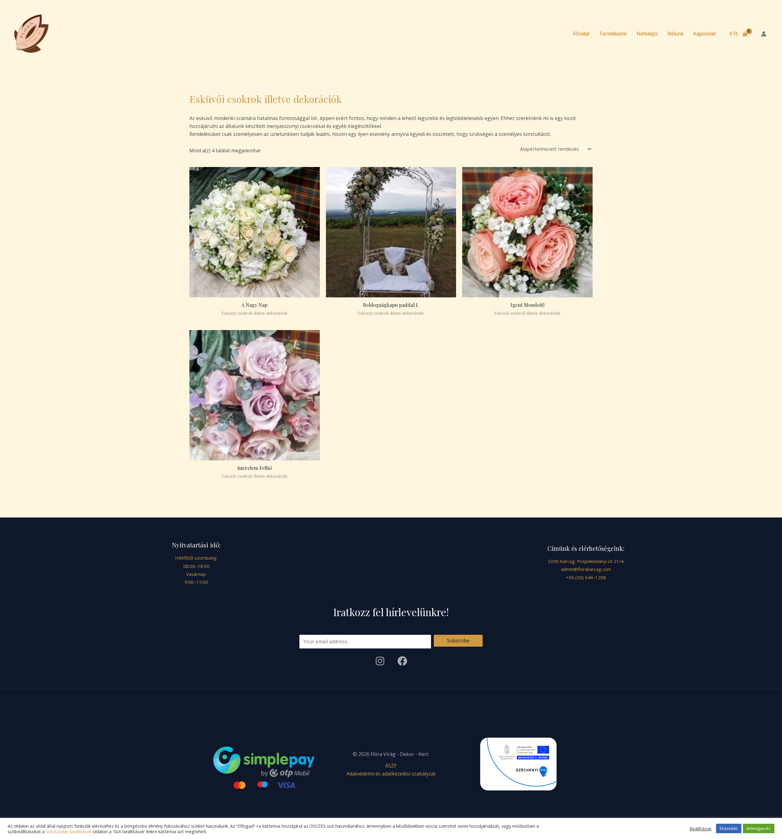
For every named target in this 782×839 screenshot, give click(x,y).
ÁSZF (390, 765)
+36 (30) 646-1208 (586, 577)
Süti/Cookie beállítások (69, 831)
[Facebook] (402, 661)
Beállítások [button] (700, 828)
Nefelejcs (647, 33)
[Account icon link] (763, 34)
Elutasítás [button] (729, 828)
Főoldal (581, 33)
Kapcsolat (704, 33)
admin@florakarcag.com (586, 569)
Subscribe (458, 640)
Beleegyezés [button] (759, 828)
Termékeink (613, 33)
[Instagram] (380, 661)
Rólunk (675, 33)
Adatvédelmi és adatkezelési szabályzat (391, 773)
